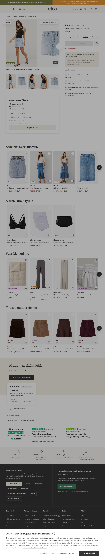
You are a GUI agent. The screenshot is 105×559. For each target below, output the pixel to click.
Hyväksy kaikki (89, 553)
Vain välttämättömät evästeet (63, 553)
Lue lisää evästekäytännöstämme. (35, 548)
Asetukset (43, 553)
